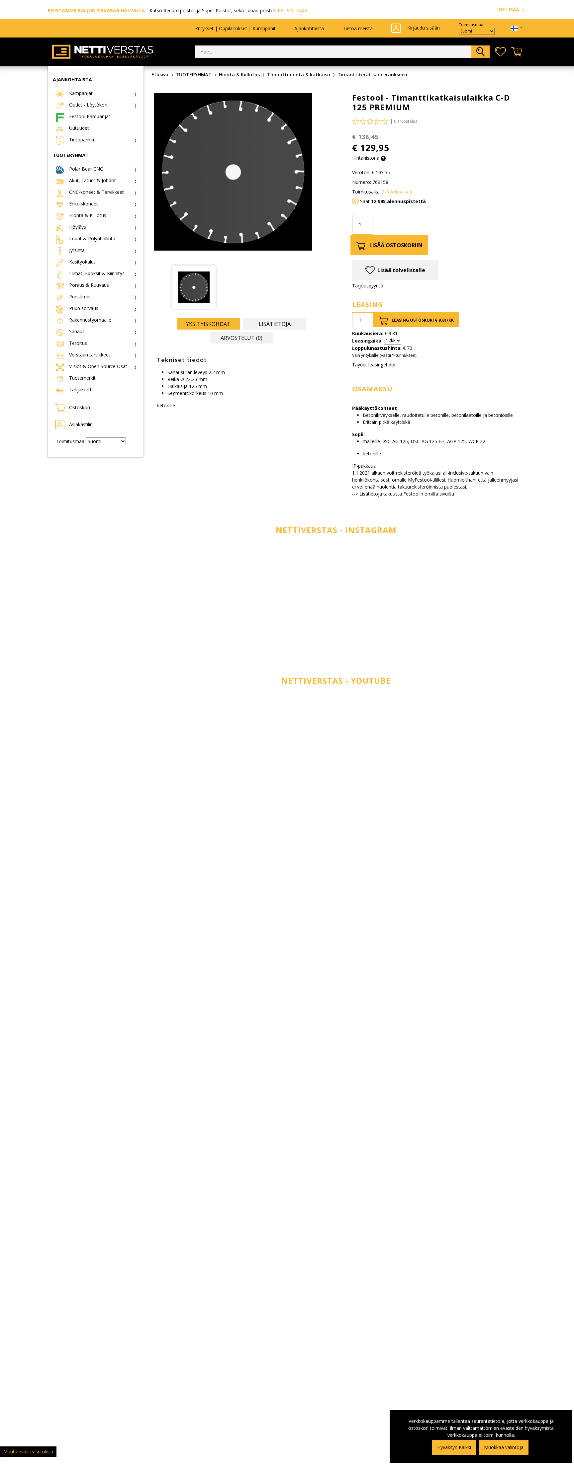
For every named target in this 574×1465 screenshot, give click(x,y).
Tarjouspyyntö (367, 285)
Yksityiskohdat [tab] (208, 324)
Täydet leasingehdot (374, 364)
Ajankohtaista (309, 28)
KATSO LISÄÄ (293, 10)
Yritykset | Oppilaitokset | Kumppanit (235, 28)
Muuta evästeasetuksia (28, 1451)
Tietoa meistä (358, 28)
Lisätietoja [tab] (275, 324)
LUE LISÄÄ (508, 9)
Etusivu (159, 74)
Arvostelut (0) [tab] (241, 338)
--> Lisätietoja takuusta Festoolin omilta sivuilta (403, 494)
